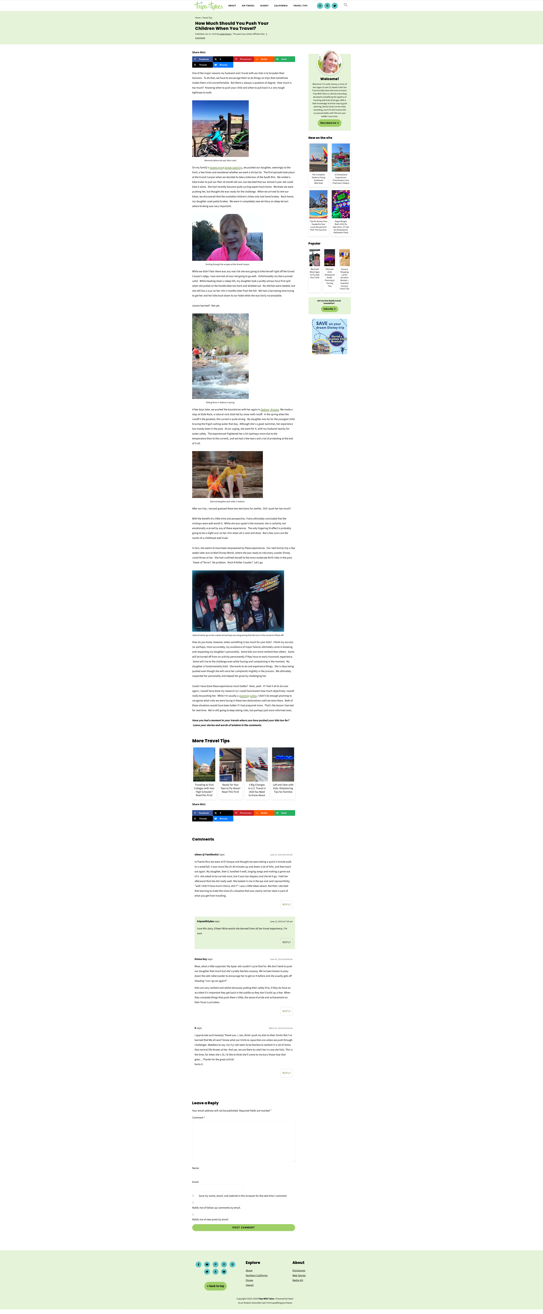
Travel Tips (300, 5)
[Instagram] (320, 6)
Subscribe (328, 308)
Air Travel (248, 5)
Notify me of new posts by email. (210, 1219)
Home (198, 17)
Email (195, 1182)
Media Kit (297, 1280)
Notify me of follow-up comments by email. (216, 1208)
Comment (198, 1118)
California (281, 5)
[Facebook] (199, 1264)
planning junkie (248, 696)
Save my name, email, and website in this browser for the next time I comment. (243, 1196)
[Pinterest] (327, 6)
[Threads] (232, 1264)
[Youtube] (207, 1264)
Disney (264, 5)
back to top (215, 1286)
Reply (287, 904)
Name (195, 1168)
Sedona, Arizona (270, 409)
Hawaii (250, 1285)
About (232, 5)
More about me (328, 123)
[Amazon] (215, 1272)
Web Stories (299, 1275)
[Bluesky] (224, 1272)
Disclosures (298, 1271)
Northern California (257, 1275)
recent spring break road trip (226, 168)
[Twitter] (335, 6)
